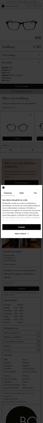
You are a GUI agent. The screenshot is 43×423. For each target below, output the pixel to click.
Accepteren (21, 227)
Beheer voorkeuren (20, 234)
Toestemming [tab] (8, 193)
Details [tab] (22, 193)
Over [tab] (35, 193)
